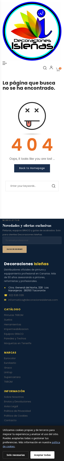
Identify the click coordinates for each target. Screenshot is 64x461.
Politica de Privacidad (17, 411)
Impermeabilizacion (16, 329)
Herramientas (12, 324)
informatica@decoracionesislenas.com (33, 300)
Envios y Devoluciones (17, 401)
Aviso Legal (11, 406)
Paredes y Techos (15, 338)
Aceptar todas (42, 455)
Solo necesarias (16, 455)
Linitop (8, 372)
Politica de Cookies (16, 415)
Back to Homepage (32, 168)
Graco (8, 367)
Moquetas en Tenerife (17, 343)
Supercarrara (12, 377)
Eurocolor (10, 358)
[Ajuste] (51, 68)
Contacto (10, 420)
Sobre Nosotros (14, 397)
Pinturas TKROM (13, 315)
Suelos (8, 319)
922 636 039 (16, 295)
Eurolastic (10, 363)
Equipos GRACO (14, 334)
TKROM (8, 381)
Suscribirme (15, 249)
